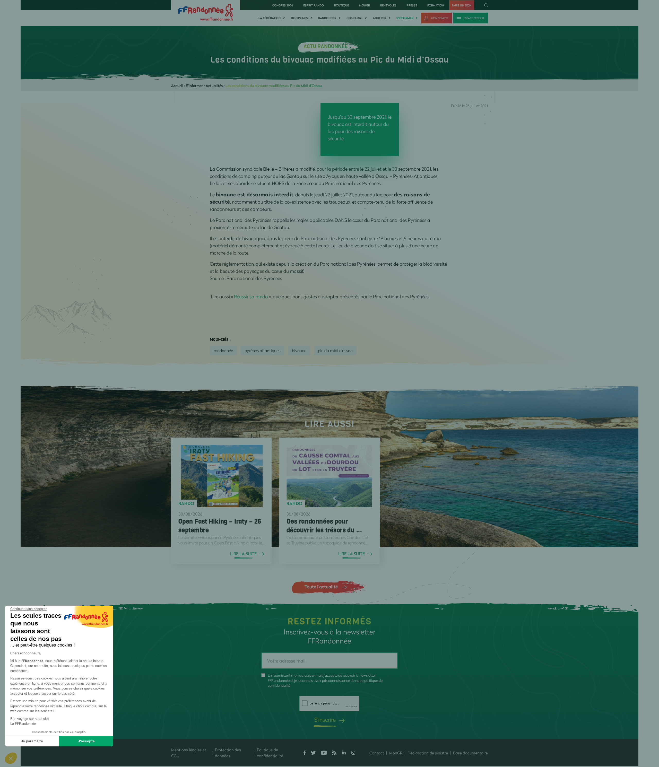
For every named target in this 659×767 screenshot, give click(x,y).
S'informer (404, 18)
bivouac (299, 350)
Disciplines (299, 18)
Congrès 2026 (282, 5)
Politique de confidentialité (270, 752)
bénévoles (388, 5)
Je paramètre (32, 741)
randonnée (223, 350)
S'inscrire (325, 719)
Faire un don (461, 5)
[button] (11, 758)
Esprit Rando (313, 5)
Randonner (327, 18)
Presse (412, 5)
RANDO (186, 503)
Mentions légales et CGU (188, 752)
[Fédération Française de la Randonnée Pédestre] (205, 11)
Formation (435, 5)
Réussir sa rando (251, 296)
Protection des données (228, 752)
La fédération (269, 18)
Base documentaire (470, 752)
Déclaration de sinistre (427, 752)
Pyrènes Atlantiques (262, 350)
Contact (376, 752)
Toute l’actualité (321, 586)
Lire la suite (243, 553)
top (308, 732)
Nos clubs (354, 18)
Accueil (177, 85)
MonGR (364, 5)
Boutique (341, 5)
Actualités (214, 85)
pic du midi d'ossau (335, 350)
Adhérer (379, 18)
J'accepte (86, 741)
